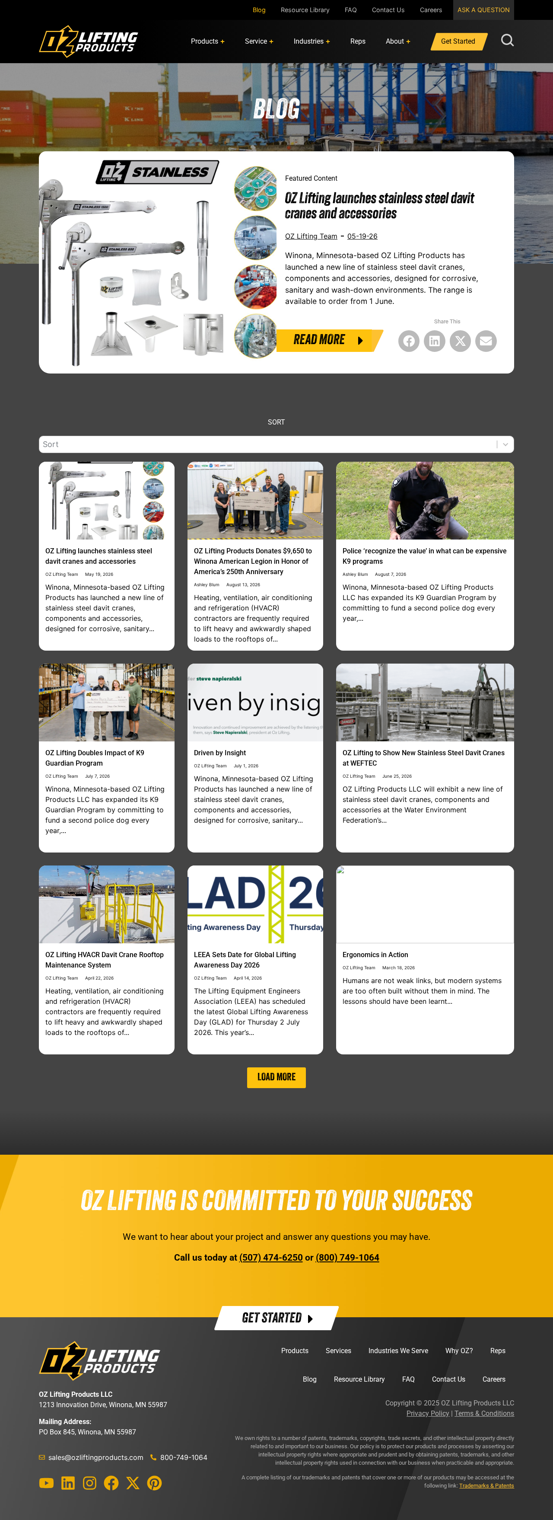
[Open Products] (222, 41)
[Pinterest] (154, 1483)
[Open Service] (271, 41)
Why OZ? (459, 1351)
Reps (497, 1351)
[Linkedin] (68, 1483)
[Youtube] (46, 1483)
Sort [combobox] (51, 444)
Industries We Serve (398, 1351)
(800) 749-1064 (347, 1257)
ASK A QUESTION (484, 9)
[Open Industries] (328, 41)
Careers (431, 9)
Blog (259, 9)
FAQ (351, 9)
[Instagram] (89, 1483)
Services (338, 1351)
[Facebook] (111, 1483)
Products (294, 1351)
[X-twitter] (132, 1483)
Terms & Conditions (484, 1413)
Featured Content (311, 178)
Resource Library (305, 9)
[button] (409, 341)
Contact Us (388, 9)
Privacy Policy (428, 1413)
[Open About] (408, 41)
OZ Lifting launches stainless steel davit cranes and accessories (379, 207)
